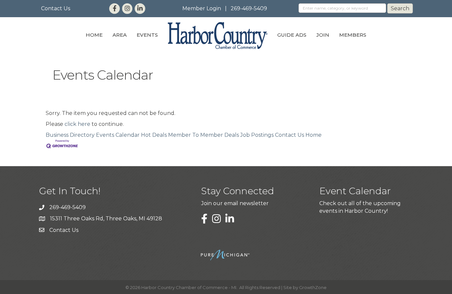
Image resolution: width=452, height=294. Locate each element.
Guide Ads (291, 35)
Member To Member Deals (203, 135)
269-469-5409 (249, 8)
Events (147, 35)
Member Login (201, 8)
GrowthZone (313, 287)
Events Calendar (118, 135)
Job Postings (257, 135)
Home (94, 35)
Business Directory (70, 135)
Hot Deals (154, 135)
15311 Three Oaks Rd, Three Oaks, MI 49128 (106, 218)
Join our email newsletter (235, 203)
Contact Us (55, 8)
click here (77, 124)
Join (322, 35)
